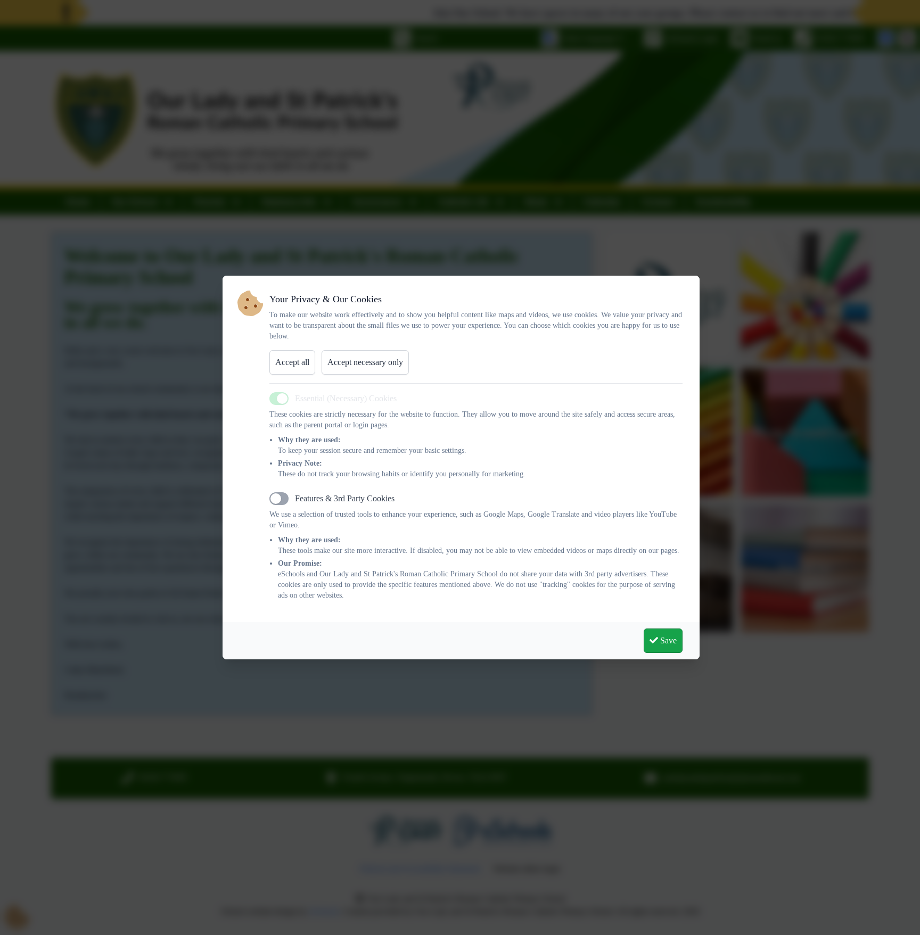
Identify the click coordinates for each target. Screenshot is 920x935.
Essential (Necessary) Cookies (346, 398)
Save (667, 640)
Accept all (292, 362)
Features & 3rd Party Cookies (345, 498)
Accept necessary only (365, 362)
